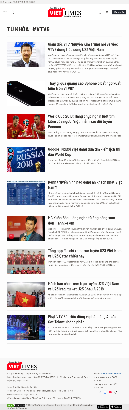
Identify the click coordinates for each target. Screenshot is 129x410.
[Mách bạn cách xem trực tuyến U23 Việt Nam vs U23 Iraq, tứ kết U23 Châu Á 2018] (26, 294)
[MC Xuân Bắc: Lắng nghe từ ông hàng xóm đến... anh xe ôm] (26, 228)
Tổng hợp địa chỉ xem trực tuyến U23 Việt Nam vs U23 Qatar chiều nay (84, 253)
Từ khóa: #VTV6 (28, 29)
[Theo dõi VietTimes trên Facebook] (100, 392)
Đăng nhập (119, 12)
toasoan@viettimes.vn (110, 373)
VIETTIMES (64, 12)
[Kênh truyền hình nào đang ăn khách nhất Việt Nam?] (26, 192)
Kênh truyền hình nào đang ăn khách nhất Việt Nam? (85, 185)
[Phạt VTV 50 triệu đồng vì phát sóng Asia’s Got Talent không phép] (26, 327)
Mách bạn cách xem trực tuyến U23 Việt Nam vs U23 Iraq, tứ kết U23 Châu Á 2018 (83, 286)
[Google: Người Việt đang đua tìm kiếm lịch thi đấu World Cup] (26, 159)
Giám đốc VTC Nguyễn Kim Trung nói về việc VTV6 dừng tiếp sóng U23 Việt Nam (83, 47)
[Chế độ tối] (107, 12)
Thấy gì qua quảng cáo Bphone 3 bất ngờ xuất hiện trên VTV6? (84, 86)
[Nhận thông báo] (100, 12)
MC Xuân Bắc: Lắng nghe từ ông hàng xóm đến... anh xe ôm (81, 220)
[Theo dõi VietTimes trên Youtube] (110, 392)
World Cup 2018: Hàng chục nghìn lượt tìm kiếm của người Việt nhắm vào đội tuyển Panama (81, 121)
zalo (105, 392)
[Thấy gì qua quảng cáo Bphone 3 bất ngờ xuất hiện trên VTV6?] (26, 93)
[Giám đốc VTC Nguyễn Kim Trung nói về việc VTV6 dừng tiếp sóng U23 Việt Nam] (26, 54)
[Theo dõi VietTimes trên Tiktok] (115, 392)
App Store (103, 407)
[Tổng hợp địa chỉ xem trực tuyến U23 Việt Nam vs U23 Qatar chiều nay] (26, 261)
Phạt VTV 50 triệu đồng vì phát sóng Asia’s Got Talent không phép (82, 319)
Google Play (116, 407)
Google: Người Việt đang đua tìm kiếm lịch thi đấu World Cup (84, 152)
